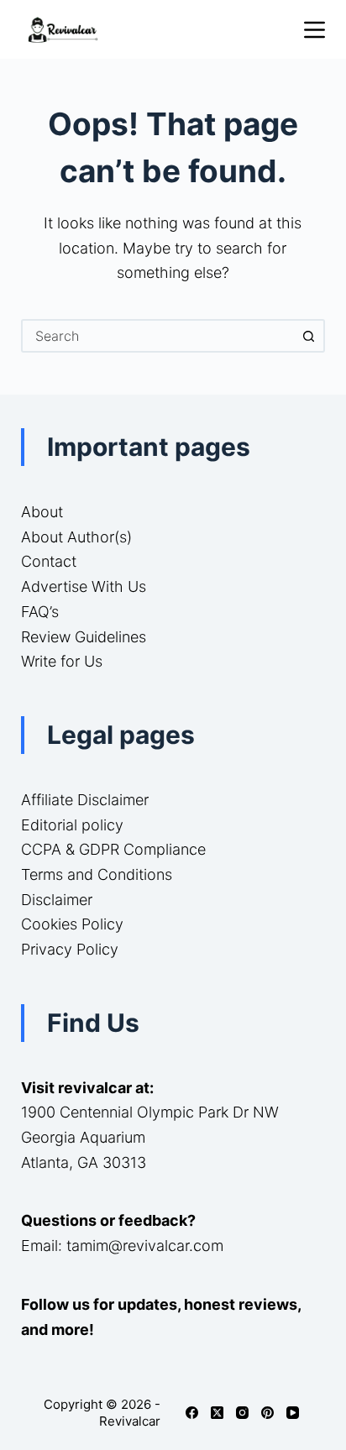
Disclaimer (56, 899)
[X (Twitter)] (217, 1412)
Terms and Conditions (96, 874)
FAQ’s (40, 611)
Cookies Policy (72, 924)
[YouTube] (292, 1412)
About (42, 512)
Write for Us (61, 661)
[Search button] (308, 336)
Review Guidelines (83, 637)
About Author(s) (76, 537)
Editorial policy (72, 825)
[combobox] (158, 336)
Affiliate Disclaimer (85, 800)
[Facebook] (192, 1412)
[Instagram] (242, 1412)
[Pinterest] (267, 1412)
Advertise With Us (83, 586)
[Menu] (314, 29)
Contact (48, 561)
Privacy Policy (69, 949)
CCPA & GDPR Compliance (113, 849)
